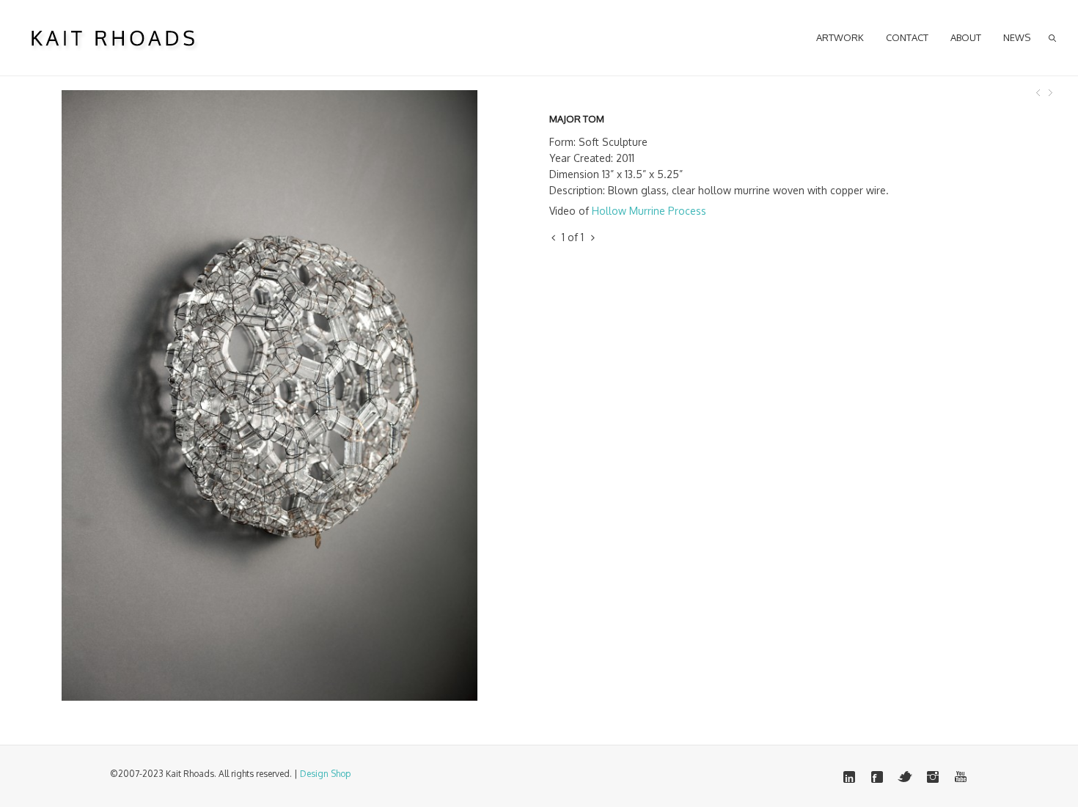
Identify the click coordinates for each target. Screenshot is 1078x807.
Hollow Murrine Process (649, 210)
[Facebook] (877, 777)
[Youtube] (960, 777)
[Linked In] (849, 777)
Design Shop (325, 773)
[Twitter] (905, 777)
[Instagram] (932, 777)
